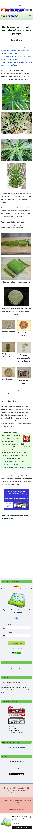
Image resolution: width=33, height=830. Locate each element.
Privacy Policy (16, 804)
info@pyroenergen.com (20, 2)
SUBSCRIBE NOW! (16, 643)
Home (6, 788)
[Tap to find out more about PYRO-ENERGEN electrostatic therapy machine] (16, 499)
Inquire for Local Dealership (16, 747)
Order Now (9, 2)
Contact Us (20, 793)
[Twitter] (16, 6)
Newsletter (25, 790)
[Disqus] (16, 544)
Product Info (19, 788)
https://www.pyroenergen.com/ (13, 461)
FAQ (26, 788)
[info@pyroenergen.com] (20, 6)
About (12, 788)
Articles (12, 793)
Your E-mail (7, 632)
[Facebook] (13, 6)
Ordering (16, 790)
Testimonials (8, 790)
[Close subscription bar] (31, 817)
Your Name (7, 624)
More (2, 692)
